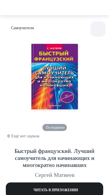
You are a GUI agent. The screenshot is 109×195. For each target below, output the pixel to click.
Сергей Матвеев (54, 175)
